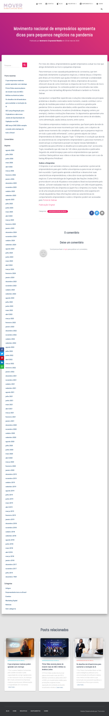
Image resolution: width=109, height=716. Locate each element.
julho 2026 (9, 154)
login (65, 249)
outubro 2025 (10, 191)
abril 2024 (9, 265)
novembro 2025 (11, 187)
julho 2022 (9, 351)
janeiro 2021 (10, 421)
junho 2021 (9, 400)
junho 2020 (9, 450)
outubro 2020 (10, 433)
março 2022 (10, 363)
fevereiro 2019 (11, 515)
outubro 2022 (10, 339)
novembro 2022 (11, 335)
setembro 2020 (11, 437)
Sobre (101, 3)
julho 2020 (9, 445)
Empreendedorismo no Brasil (16, 592)
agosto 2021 (10, 392)
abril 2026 (9, 167)
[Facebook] (2, 349)
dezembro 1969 (11, 577)
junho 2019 (9, 499)
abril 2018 (9, 552)
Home (40, 3)
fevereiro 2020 (11, 466)
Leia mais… (12, 687)
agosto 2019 (10, 491)
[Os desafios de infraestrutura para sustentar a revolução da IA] (89, 647)
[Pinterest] (2, 358)
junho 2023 (9, 306)
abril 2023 (9, 314)
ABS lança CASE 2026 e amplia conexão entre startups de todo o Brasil (16, 129)
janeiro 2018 (10, 560)
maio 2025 (9, 212)
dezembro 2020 (11, 425)
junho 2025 (9, 208)
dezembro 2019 (11, 474)
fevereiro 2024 (11, 273)
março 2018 (10, 556)
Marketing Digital (11, 600)
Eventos (50, 3)
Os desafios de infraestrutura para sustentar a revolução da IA (16, 103)
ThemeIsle (101, 711)
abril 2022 (9, 359)
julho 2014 (9, 573)
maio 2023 (9, 310)
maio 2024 (9, 261)
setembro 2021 (11, 388)
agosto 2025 (10, 199)
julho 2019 (9, 495)
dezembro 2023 (11, 281)
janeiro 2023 (10, 327)
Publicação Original (47, 205)
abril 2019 (9, 507)
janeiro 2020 (10, 470)
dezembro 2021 (11, 376)
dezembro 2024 (11, 232)
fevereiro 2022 (11, 368)
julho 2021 (9, 396)
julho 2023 (9, 302)
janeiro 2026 (10, 179)
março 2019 (10, 511)
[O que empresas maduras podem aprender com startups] (20, 647)
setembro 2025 (11, 195)
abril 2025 (9, 216)
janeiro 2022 (10, 372)
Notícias (8, 605)
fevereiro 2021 (11, 417)
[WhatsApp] (2, 366)
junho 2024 (9, 257)
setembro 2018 (11, 536)
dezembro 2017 (11, 564)
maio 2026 (9, 163)
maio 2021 (9, 404)
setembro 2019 (11, 486)
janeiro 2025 (10, 228)
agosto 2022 (10, 347)
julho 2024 (9, 253)
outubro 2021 (10, 384)
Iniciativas (71, 3)
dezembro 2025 (11, 183)
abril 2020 (9, 458)
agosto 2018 (10, 540)
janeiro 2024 (10, 277)
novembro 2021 (11, 380)
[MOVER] (13, 6)
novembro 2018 (11, 527)
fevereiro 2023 (11, 322)
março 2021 (10, 413)
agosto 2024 (10, 249)
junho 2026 (9, 158)
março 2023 (10, 318)
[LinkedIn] (2, 362)
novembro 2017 (11, 568)
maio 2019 (9, 503)
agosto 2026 (10, 150)
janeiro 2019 (10, 519)
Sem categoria (11, 609)
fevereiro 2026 (11, 175)
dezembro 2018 (11, 523)
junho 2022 (9, 355)
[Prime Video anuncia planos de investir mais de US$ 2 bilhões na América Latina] (54, 647)
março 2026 (10, 171)
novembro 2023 (11, 286)
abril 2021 (9, 409)
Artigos (8, 588)
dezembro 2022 (11, 331)
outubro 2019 (10, 482)
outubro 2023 (10, 290)
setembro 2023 (11, 294)
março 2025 (10, 220)
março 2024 (10, 269)
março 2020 (10, 462)
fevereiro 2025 (11, 224)
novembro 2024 (11, 236)
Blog (60, 3)
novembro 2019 (11, 478)
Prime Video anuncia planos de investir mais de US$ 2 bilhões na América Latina (15, 91)
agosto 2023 (10, 298)
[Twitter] (2, 354)
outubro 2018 (10, 532)
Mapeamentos (87, 3)
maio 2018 (9, 548)
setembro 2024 (11, 245)
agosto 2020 (10, 441)
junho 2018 (9, 544)
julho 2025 (9, 204)
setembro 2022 (11, 343)
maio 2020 (9, 454)
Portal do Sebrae (50, 200)
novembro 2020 (11, 429)
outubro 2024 (10, 240)
